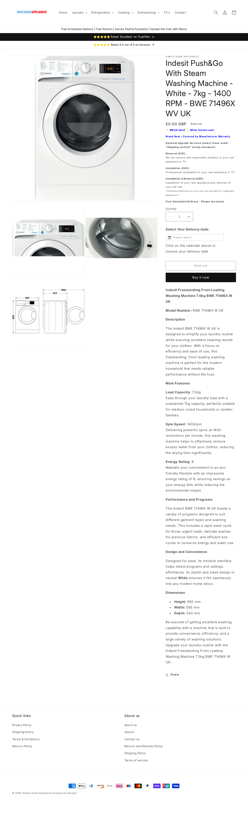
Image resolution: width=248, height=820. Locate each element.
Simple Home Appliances (37, 793)
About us (130, 725)
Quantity (171, 208)
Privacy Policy (22, 725)
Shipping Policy (23, 732)
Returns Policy (22, 746)
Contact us (132, 739)
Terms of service (136, 760)
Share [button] (174, 674)
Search (129, 732)
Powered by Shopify (65, 793)
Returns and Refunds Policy (143, 746)
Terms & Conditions (26, 739)
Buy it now (200, 277)
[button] (79, 12)
